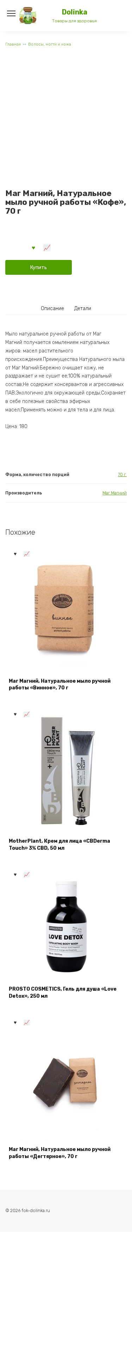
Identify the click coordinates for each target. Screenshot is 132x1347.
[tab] (52, 308)
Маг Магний (114, 493)
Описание (52, 308)
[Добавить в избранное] (34, 247)
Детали (82, 308)
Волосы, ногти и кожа (49, 44)
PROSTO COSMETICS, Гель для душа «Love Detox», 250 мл (63, 992)
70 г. (122, 474)
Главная (13, 44)
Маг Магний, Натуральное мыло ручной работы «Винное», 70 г (60, 684)
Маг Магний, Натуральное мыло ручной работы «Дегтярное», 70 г (60, 1152)
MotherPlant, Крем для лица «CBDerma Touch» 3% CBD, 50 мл (59, 844)
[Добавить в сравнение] (47, 247)
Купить (38, 268)
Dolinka (74, 12)
